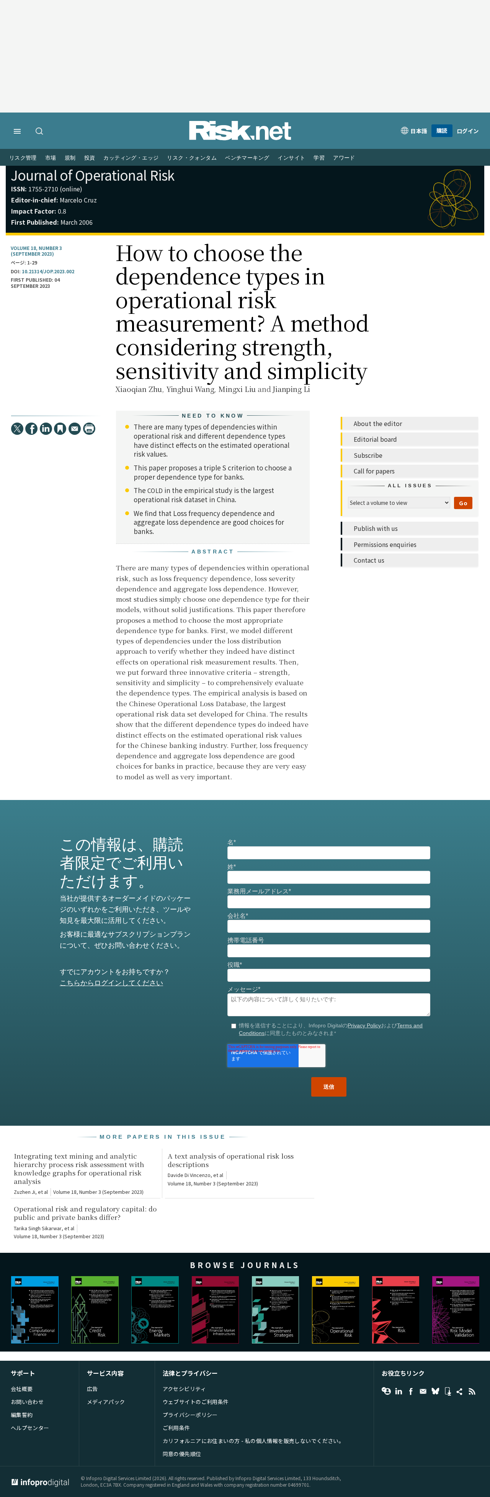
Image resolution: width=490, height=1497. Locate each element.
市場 (50, 158)
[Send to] (75, 429)
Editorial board (375, 439)
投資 (89, 158)
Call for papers (374, 470)
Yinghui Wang (190, 389)
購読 (442, 130)
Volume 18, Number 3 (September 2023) (36, 251)
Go (463, 503)
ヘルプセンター (30, 1428)
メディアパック (106, 1402)
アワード (344, 158)
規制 (70, 158)
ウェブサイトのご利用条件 (196, 1402)
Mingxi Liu (237, 389)
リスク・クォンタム (192, 158)
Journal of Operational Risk (93, 174)
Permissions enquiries (385, 544)
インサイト (291, 158)
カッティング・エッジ (130, 158)
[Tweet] (17, 429)
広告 (92, 1389)
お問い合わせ (27, 1402)
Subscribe (368, 455)
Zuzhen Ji (24, 1191)
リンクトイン (398, 1391)
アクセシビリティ (184, 1389)
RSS (472, 1391)
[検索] (40, 132)
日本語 (418, 131)
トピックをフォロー (386, 1391)
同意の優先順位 (182, 1454)
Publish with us (376, 528)
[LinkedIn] (46, 429)
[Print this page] (89, 429)
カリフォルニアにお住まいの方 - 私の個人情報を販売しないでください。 (254, 1441)
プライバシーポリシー (190, 1415)
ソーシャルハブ (459, 1391)
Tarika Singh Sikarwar (38, 1228)
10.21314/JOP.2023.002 (48, 271)
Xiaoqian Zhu (138, 389)
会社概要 (22, 1389)
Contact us (369, 560)
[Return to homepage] (240, 138)
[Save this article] (60, 429)
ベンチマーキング (247, 158)
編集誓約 (22, 1415)
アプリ (447, 1391)
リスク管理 (23, 158)
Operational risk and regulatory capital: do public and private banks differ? (85, 1213)
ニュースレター (423, 1391)
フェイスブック (410, 1391)
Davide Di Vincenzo (189, 1175)
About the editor (378, 423)
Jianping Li (291, 389)
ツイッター (435, 1391)
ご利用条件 (176, 1428)
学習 (319, 158)
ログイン (468, 131)
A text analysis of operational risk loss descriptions (231, 1160)
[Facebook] (31, 429)
